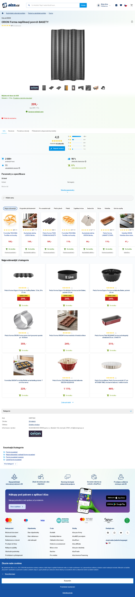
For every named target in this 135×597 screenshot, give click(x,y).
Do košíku (25, 305)
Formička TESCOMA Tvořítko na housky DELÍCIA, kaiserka (10, 234)
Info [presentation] (4, 131)
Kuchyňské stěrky (30, 252)
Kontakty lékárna (55, 536)
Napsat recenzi (58, 148)
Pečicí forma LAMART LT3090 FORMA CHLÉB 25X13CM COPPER (107, 234)
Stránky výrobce (34, 425)
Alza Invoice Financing (80, 555)
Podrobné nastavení (67, 587)
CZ (110, 543)
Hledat (83, 5)
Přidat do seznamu (10, 118)
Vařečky (127, 252)
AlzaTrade (75, 551)
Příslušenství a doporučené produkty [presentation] (44, 131)
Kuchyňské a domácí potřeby (15, 13)
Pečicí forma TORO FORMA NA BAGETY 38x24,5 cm (49, 234)
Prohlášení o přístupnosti (14, 555)
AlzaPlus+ (75, 540)
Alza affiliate (76, 544)
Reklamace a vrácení (12, 540)
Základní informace (56, 540)
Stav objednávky (33, 532)
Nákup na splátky (11, 548)
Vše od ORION (6, 18)
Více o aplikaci (15, 507)
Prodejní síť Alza (11, 544)
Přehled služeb (10, 559)
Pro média (53, 555)
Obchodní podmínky (12, 551)
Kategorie (6, 411)
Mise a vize (54, 548)
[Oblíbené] (121, 5)
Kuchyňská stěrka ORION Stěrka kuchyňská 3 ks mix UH (88, 234)
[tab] (4, 130)
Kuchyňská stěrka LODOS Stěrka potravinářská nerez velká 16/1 (30, 234)
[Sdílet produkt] (132, 21)
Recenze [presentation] (11, 131)
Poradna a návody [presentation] (23, 131)
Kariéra (52, 551)
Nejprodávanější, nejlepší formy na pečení (20, 454)
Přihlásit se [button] (104, 6)
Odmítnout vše (67, 593)
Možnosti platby (10, 536)
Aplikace (53, 559)
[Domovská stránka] (2, 13)
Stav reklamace (33, 536)
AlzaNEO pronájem (78, 536)
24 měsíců (32, 421)
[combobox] (53, 5)
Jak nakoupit (32, 540)
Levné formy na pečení (14, 460)
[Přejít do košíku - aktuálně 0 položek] (131, 5)
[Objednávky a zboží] (116, 5)
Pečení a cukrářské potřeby (37, 13)
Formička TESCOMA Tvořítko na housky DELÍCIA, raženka (69, 234)
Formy (51, 13)
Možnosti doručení (11, 532)
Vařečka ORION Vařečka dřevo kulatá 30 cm (127, 234)
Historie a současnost (57, 544)
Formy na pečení (10, 252)
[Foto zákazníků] (103, 88)
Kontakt (52, 532)
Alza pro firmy (77, 532)
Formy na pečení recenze (15, 457)
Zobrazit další (66, 402)
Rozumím (67, 581)
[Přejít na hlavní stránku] (11, 5)
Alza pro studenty (78, 548)
